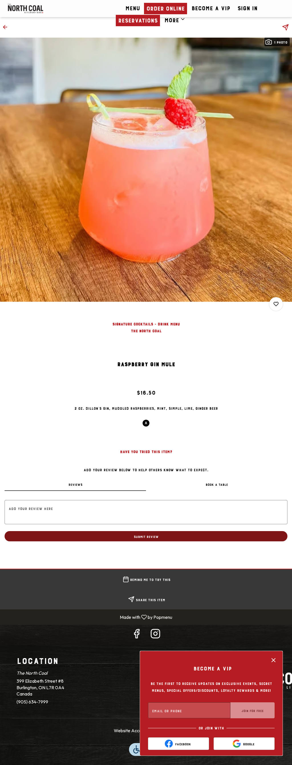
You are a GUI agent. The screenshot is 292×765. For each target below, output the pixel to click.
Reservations (137, 19)
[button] (174, 19)
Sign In (247, 7)
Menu (132, 7)
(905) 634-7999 (32, 702)
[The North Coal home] (47, 8)
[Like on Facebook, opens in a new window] (136, 635)
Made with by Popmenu (88, 617)
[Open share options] (285, 27)
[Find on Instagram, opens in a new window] (155, 635)
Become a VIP (210, 7)
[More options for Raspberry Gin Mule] (276, 304)
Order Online (165, 7)
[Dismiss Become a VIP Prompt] (273, 660)
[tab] (75, 484)
